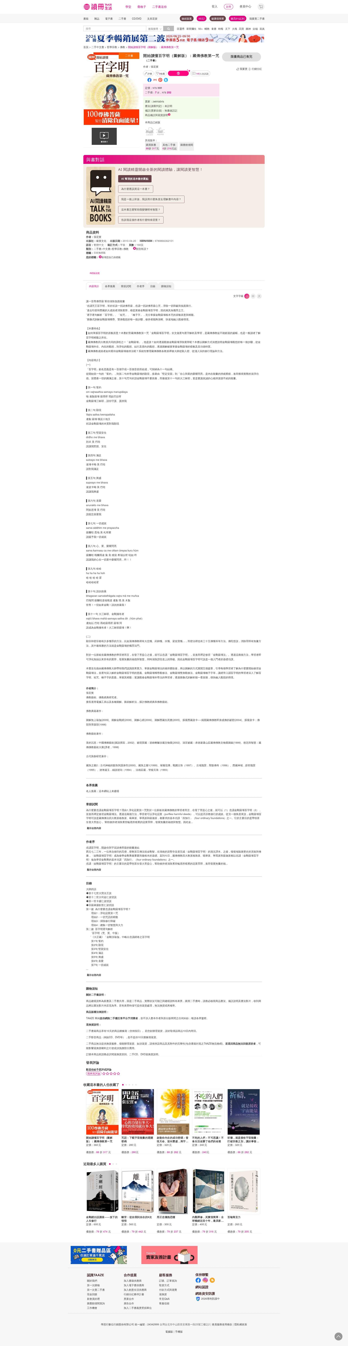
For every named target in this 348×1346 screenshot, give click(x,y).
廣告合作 (129, 1303)
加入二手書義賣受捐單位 (138, 1308)
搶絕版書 (187, 18)
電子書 (109, 18)
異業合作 (129, 1298)
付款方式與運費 (168, 1289)
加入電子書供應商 (134, 1285)
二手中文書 (97, 47)
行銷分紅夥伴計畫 (134, 1294)
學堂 (128, 7)
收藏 (162, 73)
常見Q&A (164, 1298)
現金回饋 (92, 1294)
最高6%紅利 (238, 18)
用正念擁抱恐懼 (166, 1217)
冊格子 (141, 7)
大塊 (234, 28)
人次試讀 (202, 73)
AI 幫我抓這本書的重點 (134, 178)
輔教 (207, 28)
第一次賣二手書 (96, 1289)
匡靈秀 (181, 28)
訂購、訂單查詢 (168, 1280)
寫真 (262, 28)
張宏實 (154, 66)
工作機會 (92, 1308)
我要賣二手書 (257, 18)
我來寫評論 (93, 1073)
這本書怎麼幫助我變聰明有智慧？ (140, 209)
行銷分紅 (257, 69)
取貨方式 (164, 1285)
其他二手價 (170, 146)
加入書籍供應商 (133, 1280)
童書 (213, 28)
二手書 (122, 18)
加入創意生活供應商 (135, 1289)
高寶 (241, 28)
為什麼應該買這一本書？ (135, 189)
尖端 (255, 28)
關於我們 (92, 1280)
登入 (215, 6)
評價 (150, 73)
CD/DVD (136, 18)
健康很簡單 (217, 18)
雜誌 (96, 18)
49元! (201, 18)
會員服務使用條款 (222, 1324)
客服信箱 (164, 1303)
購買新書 (152, 146)
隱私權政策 (240, 1324)
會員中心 (245, 6)
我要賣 (243, 69)
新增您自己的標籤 (111, 257)
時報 (220, 28)
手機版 (179, 1331)
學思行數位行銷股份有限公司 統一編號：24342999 (130, 1324)
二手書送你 (159, 7)
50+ (200, 28)
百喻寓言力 (234, 1217)
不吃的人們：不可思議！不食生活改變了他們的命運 (208, 1139)
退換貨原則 (120, 1054)
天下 (227, 28)
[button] (261, 6)
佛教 (122, 47)
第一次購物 (93, 1285)
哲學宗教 (112, 47)
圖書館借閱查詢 (96, 1303)
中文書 (106, 249)
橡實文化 (101, 241)
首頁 (85, 47)
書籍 (85, 18)
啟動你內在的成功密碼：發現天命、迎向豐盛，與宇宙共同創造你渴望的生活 (172, 1141)
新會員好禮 (93, 1298)
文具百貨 (152, 18)
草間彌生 (191, 28)
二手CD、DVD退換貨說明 (143, 1054)
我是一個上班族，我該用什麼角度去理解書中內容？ (151, 199)
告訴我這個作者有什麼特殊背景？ (140, 220)
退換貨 (163, 1294)
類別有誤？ (142, 249)
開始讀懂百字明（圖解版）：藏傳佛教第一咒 (99, 1139)
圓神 (248, 28)
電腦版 (169, 1331)
